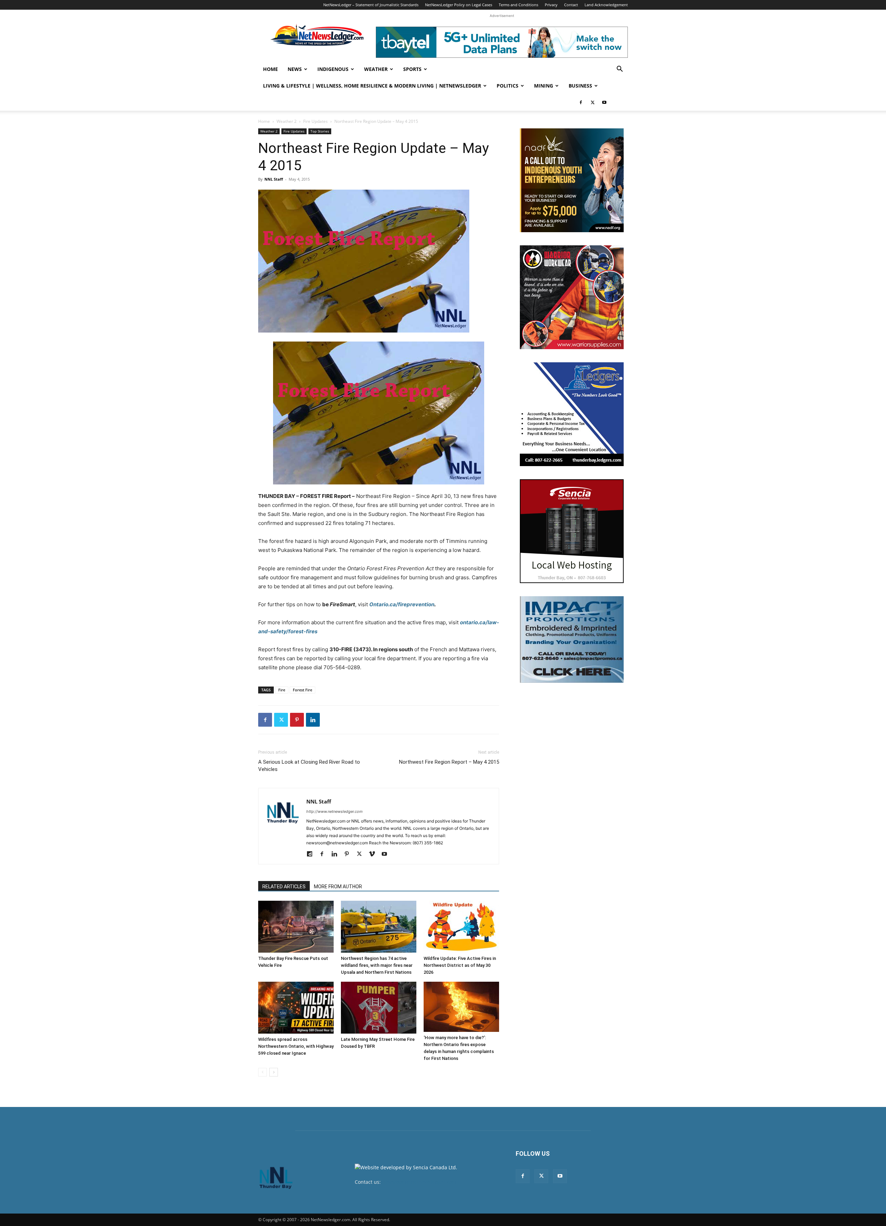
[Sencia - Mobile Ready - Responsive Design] (572, 531)
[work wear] (572, 297)
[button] (619, 69)
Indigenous (333, 69)
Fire (281, 689)
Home (270, 69)
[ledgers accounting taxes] (572, 414)
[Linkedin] (313, 720)
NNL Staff (273, 179)
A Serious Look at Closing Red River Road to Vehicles (309, 765)
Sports (412, 69)
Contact (571, 4)
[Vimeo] (374, 854)
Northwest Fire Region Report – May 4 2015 (449, 762)
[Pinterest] (297, 720)
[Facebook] (581, 102)
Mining (543, 85)
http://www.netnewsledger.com (334, 811)
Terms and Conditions (518, 4)
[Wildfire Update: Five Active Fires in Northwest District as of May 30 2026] (461, 927)
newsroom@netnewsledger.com (419, 1182)
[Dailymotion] (312, 854)
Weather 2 (287, 121)
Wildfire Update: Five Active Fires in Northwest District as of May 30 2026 (460, 965)
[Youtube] (604, 102)
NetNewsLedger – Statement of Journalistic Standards (370, 4)
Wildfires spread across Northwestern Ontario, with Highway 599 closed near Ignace (296, 1046)
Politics (507, 85)
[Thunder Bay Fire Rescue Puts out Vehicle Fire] (296, 927)
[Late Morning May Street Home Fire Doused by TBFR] (378, 1008)
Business (580, 85)
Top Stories (319, 131)
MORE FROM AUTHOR (338, 886)
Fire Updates (315, 121)
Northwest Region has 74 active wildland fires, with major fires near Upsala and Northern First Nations (377, 965)
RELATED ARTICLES (284, 886)
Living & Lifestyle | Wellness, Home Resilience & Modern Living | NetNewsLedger (372, 85)
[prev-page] (262, 1072)
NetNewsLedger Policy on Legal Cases (458, 4)
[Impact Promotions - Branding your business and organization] (572, 639)
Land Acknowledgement (606, 4)
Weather (376, 69)
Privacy (551, 4)
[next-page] (273, 1072)
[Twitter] (592, 102)
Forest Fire (302, 689)
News (295, 69)
